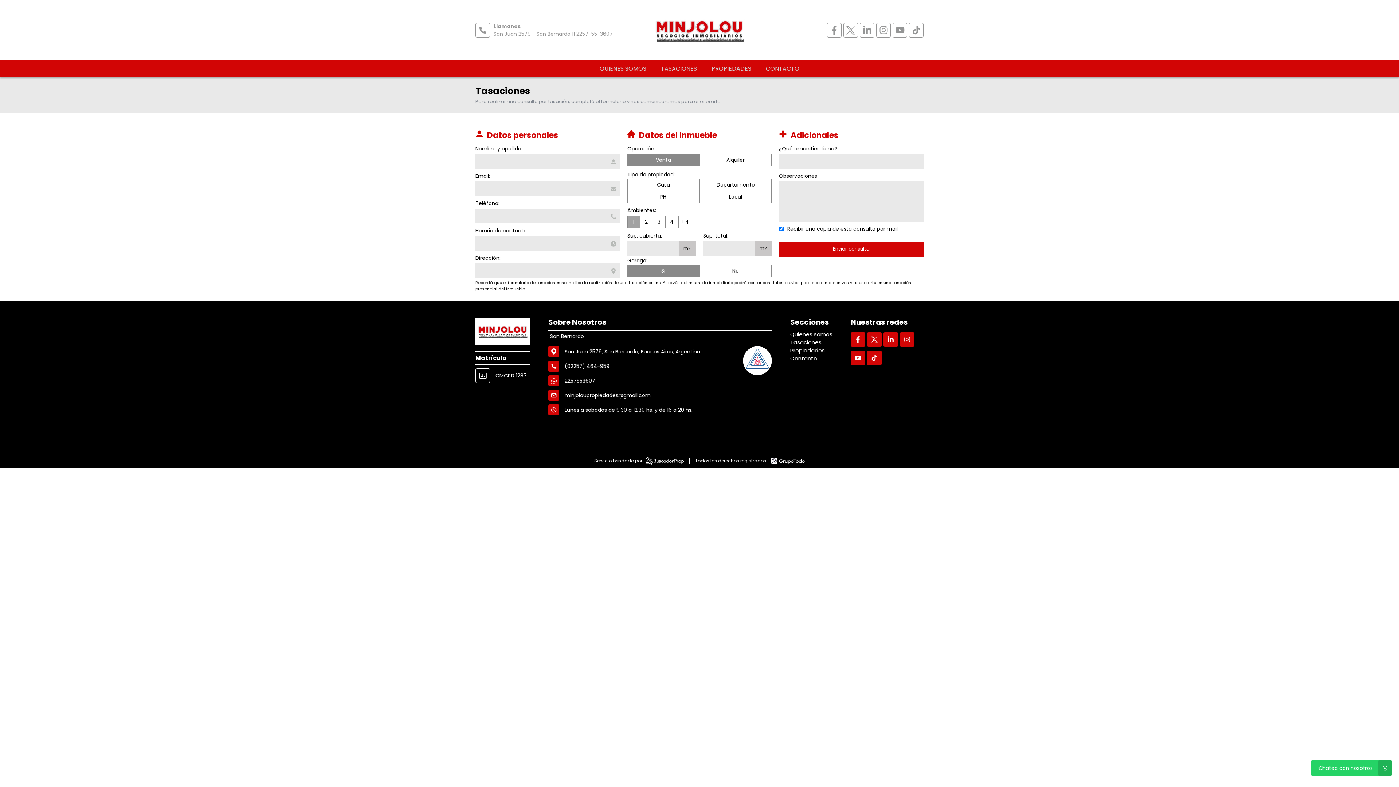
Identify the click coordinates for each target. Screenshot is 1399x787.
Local (735, 196)
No (735, 270)
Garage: (637, 260)
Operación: (641, 148)
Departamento (736, 184)
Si (663, 270)
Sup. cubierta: (644, 235)
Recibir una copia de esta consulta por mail (842, 228)
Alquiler (735, 160)
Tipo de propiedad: (651, 174)
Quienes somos (623, 68)
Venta (663, 160)
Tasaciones (679, 68)
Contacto (782, 68)
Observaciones (798, 176)
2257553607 (580, 380)
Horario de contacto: (501, 230)
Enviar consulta (851, 249)
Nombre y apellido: (498, 148)
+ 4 (685, 222)
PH (663, 196)
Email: (482, 176)
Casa (663, 184)
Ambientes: (641, 210)
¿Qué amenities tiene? (808, 148)
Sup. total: (715, 235)
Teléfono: (487, 203)
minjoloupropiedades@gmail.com (608, 395)
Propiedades (731, 68)
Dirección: (488, 258)
